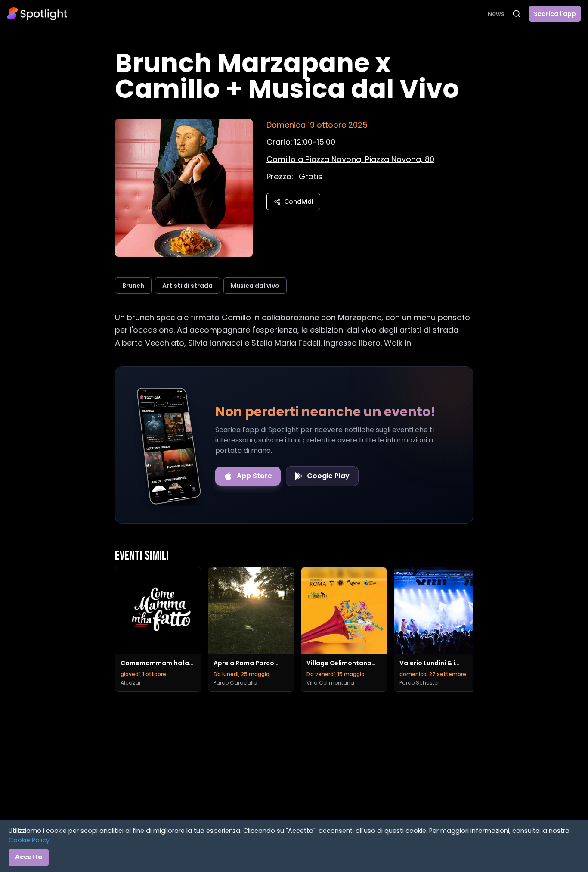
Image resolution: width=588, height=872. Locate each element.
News (496, 13)
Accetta (28, 857)
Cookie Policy (29, 840)
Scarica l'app (555, 13)
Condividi (298, 201)
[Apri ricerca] (516, 13)
